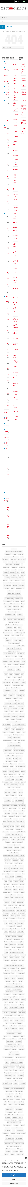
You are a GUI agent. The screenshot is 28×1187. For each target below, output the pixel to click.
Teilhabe (21, 1060)
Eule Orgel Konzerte (9, 680)
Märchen (12, 879)
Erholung (8, 677)
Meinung (21, 881)
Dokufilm (20, 656)
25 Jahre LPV (5, 559)
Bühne (22, 606)
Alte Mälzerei (22, 567)
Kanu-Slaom (7, 792)
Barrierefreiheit (16, 583)
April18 (8, 133)
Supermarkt (14, 1049)
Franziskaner (12, 706)
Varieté (8, 284)
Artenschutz (5, 575)
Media (7, 301)
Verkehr (7, 1094)
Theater (9, 278)
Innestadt (5, 771)
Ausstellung (21, 577)
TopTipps (6, 437)
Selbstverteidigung (8, 997)
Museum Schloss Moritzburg (15, 229)
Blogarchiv (15, 88)
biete (8, 108)
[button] (25, 1158)
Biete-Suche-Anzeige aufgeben (15, 81)
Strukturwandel (7, 1049)
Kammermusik (14, 784)
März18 (8, 189)
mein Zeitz (16, 881)
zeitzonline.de (16, 349)
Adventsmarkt (17, 564)
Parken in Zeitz (15, 239)
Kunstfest (23, 837)
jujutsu (11, 782)
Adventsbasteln (21, 562)
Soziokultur (22, 1018)
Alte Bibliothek (14, 567)
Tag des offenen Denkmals (8, 1057)
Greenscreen (5, 732)
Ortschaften (22, 921)
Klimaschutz (7, 813)
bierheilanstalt (16, 601)
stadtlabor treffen (7, 1036)
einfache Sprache (11, 669)
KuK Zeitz (12, 826)
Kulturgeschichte (19, 829)
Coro (15, 627)
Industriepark (5, 766)
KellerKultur (22, 798)
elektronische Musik (7, 672)
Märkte (23, 879)
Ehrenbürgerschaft (14, 667)
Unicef (14, 1075)
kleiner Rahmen (17, 811)
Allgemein (6, 63)
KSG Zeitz (23, 824)
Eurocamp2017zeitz (16, 682)
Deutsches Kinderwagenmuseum (10, 646)
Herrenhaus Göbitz (9, 748)
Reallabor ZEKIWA (8, 949)
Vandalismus (17, 1086)
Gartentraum (15, 714)
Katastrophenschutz (8, 798)
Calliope (12, 617)
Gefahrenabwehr (7, 716)
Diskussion (14, 656)
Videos (8, 319)
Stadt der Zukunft (13, 1025)
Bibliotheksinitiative (19, 598)
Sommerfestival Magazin (17, 384)
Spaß (11, 1020)
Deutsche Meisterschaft (14, 643)
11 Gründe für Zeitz (15, 63)
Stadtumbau (14, 1039)
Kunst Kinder (16, 837)
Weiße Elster (7, 1117)
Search (14, 51)
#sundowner (7, 554)
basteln (23, 583)
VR (5, 1101)
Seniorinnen (5, 999)
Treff (11, 1070)
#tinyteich (14, 554)
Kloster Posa (18, 816)
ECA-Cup (9, 664)
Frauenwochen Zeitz (13, 708)
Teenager (16, 1060)
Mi (13, 887)
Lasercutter (22, 855)
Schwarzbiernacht (9, 991)
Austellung (5, 580)
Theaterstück (6, 1065)
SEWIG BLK (17, 999)
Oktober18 (9, 201)
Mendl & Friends (15, 884)
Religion (10, 955)
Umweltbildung (8, 1075)
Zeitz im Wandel (20, 1130)
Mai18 (8, 176)
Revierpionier (6, 960)
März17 (8, 183)
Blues (18, 604)
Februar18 (9, 152)
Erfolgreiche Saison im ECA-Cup (24, 86)
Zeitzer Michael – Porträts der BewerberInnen (16, 327)
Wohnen (22, 1125)
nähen (5, 905)
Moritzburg (13, 894)
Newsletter (15, 235)
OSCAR (6, 923)
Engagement (17, 674)
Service (8, 480)
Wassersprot (10, 1107)
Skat (16, 1002)
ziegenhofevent (20, 1154)
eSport (19, 677)
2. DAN (22, 556)
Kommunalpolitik (8, 818)
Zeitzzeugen (15, 1151)
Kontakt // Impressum (15, 208)
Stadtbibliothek (14, 1028)
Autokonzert (17, 580)
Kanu (13, 787)
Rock (18, 968)
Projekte (6, 942)
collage (20, 625)
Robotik (4, 968)
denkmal (15, 640)
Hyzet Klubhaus (9, 761)
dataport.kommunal (15, 635)
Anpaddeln (20, 570)
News (7, 325)
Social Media (14, 1005)
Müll (12, 897)
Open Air (23, 915)
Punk (11, 942)
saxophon (7, 978)
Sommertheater (22, 1012)
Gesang (7, 719)
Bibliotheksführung (9, 598)
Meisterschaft (6, 884)
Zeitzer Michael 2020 (8, 526)
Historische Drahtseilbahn (19, 750)
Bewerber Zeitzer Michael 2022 (14, 593)
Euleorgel (21, 680)
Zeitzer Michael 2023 (19, 1143)
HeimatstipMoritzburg (7, 740)
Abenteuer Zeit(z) (21, 559)
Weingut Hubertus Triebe (10, 1115)
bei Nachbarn (6, 74)
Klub (24, 816)
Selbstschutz (21, 994)
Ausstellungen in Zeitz (16, 74)
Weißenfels (14, 1117)
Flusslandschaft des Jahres (10, 703)
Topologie (6, 1067)
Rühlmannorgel (7, 973)
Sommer (6, 1007)
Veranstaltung (6, 1088)
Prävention (8, 936)
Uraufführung (22, 1083)
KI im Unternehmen (19, 800)
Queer (22, 942)
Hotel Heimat (19, 756)
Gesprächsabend (10, 722)
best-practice (10, 591)
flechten (20, 698)
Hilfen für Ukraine (7, 750)
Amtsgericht (14, 570)
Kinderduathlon (22, 805)
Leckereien (21, 858)
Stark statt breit (22, 1039)
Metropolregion (8, 887)
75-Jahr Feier (13, 559)
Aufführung (23, 575)
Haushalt (15, 735)
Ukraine (11, 1073)
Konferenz (16, 818)
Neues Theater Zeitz (21, 910)
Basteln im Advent (7, 585)
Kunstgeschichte (21, 839)
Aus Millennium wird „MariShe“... (24, 121)
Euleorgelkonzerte (6, 682)
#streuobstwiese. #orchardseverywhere (14, 551)
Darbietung (7, 635)
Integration (17, 771)
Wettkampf (14, 1120)
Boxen (6, 606)
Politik (8, 362)
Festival (5, 695)
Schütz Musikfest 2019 (18, 986)
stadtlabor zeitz (16, 1036)
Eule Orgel (8, 227)
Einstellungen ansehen (14, 1183)
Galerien (9, 307)
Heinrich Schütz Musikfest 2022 (14, 745)
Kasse (15, 199)
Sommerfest (5, 1010)
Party (15, 923)
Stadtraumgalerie (6, 1039)
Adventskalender (9, 564)
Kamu (9, 787)
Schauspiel (13, 978)
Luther (6, 876)
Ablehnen (14, 1179)
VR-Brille (17, 1101)
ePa (22, 674)
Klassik (10, 811)
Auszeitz (11, 580)
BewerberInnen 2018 (11, 596)
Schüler (19, 984)
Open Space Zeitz (13, 918)
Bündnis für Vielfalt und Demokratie (14, 609)
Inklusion (14, 769)
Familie (6, 693)
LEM (7, 863)
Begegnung (15, 585)
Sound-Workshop (6, 1018)
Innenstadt (20, 769)
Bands (5, 583)
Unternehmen (8, 1078)
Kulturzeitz (8, 834)
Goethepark (7, 729)
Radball (6, 944)
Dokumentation (7, 659)
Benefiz (12, 588)
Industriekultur (21, 763)
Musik (10, 900)
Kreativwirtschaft (11, 821)
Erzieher (14, 677)
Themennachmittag (15, 1065)
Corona (19, 627)
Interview (9, 313)
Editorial (9, 343)
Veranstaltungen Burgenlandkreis (17, 1088)
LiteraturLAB (14, 871)
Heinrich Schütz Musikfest (19, 740)
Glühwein (20, 727)
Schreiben (9, 984)
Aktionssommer (6, 567)
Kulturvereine (13, 832)
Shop (15, 255)
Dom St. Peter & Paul (20, 659)
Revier (23, 957)
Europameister (7, 685)
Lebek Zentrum (14, 858)
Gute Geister (14, 181)
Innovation (11, 771)
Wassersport (21, 1104)
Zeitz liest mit (6, 1133)
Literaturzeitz (21, 871)
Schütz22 (8, 989)
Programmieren (8, 939)
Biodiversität (12, 604)
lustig (23, 874)
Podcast (23, 929)
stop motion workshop (11, 1044)
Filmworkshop (8, 698)
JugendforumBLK (19, 779)
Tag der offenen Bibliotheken (14, 1054)
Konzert (9, 259)
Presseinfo (20, 936)
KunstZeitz (16, 847)
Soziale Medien (15, 1018)
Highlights (9, 462)
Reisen (6, 952)
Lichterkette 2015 (14, 868)
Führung (9, 247)
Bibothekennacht (7, 601)
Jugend (12, 779)
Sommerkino (5, 1012)
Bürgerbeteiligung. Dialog (10, 614)
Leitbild (22, 860)
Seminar (16, 997)
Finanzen (15, 698)
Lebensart (9, 355)
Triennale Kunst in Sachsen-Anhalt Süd (15, 280)
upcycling (5, 1083)
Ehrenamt (7, 667)
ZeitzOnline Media (15, 343)
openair (5, 921)
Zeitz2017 (6, 494)
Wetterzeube (7, 1120)
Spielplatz (22, 1020)
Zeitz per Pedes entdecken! (15, 319)
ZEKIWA (21, 1151)
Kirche (23, 808)
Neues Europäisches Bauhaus (9, 910)
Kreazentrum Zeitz (21, 821)
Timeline (15, 268)
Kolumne (9, 349)
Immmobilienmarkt (7, 763)
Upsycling (16, 1083)
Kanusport (21, 792)
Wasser (15, 1104)
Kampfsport (21, 784)
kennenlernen (7, 800)
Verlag (12, 1094)
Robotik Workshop (11, 968)
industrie (14, 763)
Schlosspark (8, 981)
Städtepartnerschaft (11, 1033)
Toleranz (22, 1065)
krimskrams (5, 824)
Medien (10, 881)
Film (8, 241)
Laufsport (7, 858)
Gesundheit (18, 722)
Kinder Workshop (19, 803)
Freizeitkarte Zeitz (16, 137)
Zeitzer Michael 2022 (8, 535)
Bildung (22, 601)
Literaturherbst (7, 871)
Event (8, 235)
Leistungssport (15, 860)
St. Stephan (5, 1025)
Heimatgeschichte (16, 737)
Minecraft (21, 889)
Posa (10, 934)
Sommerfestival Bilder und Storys (17, 262)
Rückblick (9, 368)
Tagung (6, 1060)
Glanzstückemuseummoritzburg (19, 724)
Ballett (23, 580)
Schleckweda (20, 978)
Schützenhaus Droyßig (17, 989)
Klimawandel (14, 813)
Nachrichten (16, 416)
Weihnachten (17, 1107)
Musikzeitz (7, 902)
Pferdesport (18, 926)
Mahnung (12, 876)
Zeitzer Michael (6, 499)
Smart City (7, 1005)
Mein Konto (14, 217)
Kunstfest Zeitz (6, 839)
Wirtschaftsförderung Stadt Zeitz (14, 1122)
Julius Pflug (17, 782)
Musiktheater (21, 900)
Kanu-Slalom (20, 790)
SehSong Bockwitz (18, 991)
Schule (14, 984)
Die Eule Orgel (15, 361)
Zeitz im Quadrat (15, 313)
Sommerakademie (13, 1007)
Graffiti (13, 729)
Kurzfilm (22, 847)
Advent (14, 562)
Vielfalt (20, 1094)
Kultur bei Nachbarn (9, 829)
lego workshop (7, 860)
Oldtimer (18, 915)
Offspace (12, 915)
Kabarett (9, 253)
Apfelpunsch (12, 572)
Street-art (16, 1046)
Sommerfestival (8, 431)
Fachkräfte (22, 690)
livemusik (12, 874)
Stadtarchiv (7, 1028)
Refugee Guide (15, 251)
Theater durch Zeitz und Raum (17, 1062)
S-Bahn (6, 976)
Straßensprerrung (8, 1046)
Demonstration (8, 640)
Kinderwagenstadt (12, 808)
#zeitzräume (15, 556)
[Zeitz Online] (14, 8)
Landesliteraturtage (17, 850)
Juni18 (8, 170)
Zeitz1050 (13, 1133)
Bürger (18, 611)
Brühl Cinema (16, 606)
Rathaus (13, 947)
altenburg (7, 570)
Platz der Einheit (16, 929)
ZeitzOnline (15, 338)
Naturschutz (21, 905)
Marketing (18, 879)
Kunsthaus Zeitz (10, 845)
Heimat (9, 737)
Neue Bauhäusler (17, 908)
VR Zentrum (10, 1101)
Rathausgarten (20, 947)
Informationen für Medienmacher (16, 188)
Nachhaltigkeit (20, 902)
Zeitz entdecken (6, 449)
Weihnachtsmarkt (19, 1109)
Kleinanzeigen (7, 102)
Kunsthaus (8, 842)
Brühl (10, 606)
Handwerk (19, 732)
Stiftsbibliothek (10, 1041)
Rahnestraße (20, 944)
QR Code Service (14, 244)
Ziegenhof (13, 1154)
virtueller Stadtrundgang (8, 1099)
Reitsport (5, 955)
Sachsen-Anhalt (20, 976)
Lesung (20, 863)
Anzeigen (6, 69)
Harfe (24, 732)
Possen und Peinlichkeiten (19, 934)
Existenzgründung (7, 690)
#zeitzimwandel (8, 556)
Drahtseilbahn (17, 661)
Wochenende (16, 1125)
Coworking (21, 630)
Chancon (22, 617)
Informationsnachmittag (20, 766)
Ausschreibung (14, 577)
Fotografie (5, 706)
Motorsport (20, 894)
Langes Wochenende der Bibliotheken (10, 855)
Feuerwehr (19, 695)
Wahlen (5, 1104)
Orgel (10, 921)
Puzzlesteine (16, 942)
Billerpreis (6, 604)
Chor (5, 619)
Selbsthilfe (15, 994)
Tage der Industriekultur (20, 1057)
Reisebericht (20, 949)
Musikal (15, 900)
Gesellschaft (19, 719)
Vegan (23, 1086)
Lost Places (18, 874)
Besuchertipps (7, 81)
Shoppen (23, 999)
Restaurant (17, 957)
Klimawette (21, 813)
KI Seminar (7, 803)
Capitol (17, 617)
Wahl (22, 1101)
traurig (6, 1070)
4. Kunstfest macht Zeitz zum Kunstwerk (23, 130)
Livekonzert (5, 874)
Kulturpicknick (6, 832)
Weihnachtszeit (9, 1112)
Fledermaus (11, 701)
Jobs (23, 774)
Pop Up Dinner (20, 931)
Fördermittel (20, 703)
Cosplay (15, 630)
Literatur (9, 266)
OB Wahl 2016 (21, 913)
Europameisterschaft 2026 (18, 685)
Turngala (6, 1073)
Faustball (17, 693)
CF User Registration (16, 109)
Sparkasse (6, 1020)
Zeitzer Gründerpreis (18, 1136)
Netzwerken (9, 908)
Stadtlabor (19, 1033)
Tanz (11, 1060)
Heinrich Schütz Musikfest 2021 (14, 743)
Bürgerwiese (20, 614)
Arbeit (22, 572)
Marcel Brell (5, 879)
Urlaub (11, 1086)
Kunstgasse (14, 839)
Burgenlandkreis (11, 611)
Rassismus (7, 947)
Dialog (23, 646)
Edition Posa (15, 664)
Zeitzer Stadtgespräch (10, 1149)
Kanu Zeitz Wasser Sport (10, 790)
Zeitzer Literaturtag (10, 1138)
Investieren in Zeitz (15, 195)
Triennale (21, 1070)
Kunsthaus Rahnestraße (17, 842)
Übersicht (15, 293)
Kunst (11, 837)
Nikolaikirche (6, 913)
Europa (23, 682)
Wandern (10, 1104)
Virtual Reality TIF (17, 1096)
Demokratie (13, 638)
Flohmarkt (17, 701)
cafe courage (6, 617)
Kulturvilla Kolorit (21, 832)
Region (15, 949)
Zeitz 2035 (6, 442)
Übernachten (16, 288)
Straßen (19, 1044)
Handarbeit (12, 732)
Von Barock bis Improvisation (13, 21)
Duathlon (23, 661)
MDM (6, 881)
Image (21, 761)
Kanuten (7, 795)
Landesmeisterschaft (14, 853)
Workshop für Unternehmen (17, 1128)
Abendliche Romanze (23, 99)
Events (15, 394)
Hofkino (13, 756)
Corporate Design (8, 630)
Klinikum (5, 816)
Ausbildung (7, 577)
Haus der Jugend (8, 735)
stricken (21, 1046)
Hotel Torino (8, 758)
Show (6, 1002)
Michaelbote (16, 222)
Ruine (13, 973)
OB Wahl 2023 (5, 915)
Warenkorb (15, 297)
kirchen (5, 811)
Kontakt (15, 204)
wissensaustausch (7, 1125)
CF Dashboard (15, 91)
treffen (15, 1070)
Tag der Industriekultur (14, 1052)
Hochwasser (11, 753)
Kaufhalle (15, 798)
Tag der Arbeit (21, 1049)
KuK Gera (6, 826)
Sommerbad (21, 1007)
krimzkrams (12, 824)
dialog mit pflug (10, 648)
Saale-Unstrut (12, 976)
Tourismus (12, 1067)
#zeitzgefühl (20, 554)
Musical (8, 272)
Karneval (20, 795)
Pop (10, 931)
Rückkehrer (20, 970)
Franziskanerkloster (21, 706)
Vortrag (8, 291)
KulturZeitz (7, 215)
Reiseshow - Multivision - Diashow (16, 952)
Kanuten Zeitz (14, 795)
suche (8, 114)
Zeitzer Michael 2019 (8, 517)
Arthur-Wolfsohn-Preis (14, 575)
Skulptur (21, 1002)
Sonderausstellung (8, 1015)
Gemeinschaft (21, 716)
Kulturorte (9, 468)
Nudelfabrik (14, 913)
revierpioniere (14, 960)
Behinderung (21, 585)
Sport (8, 374)
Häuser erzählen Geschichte (15, 366)
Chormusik (10, 619)
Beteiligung (18, 591)
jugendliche (5, 782)
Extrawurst (15, 690)
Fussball (5, 714)
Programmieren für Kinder (18, 939)
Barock (9, 583)
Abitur (5, 562)
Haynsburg (21, 735)
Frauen (5, 708)
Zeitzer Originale (15, 332)
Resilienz (5, 957)
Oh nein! (5, 411)
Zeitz (14, 1130)
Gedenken (22, 714)
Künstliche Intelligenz (8, 847)
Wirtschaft (9, 399)
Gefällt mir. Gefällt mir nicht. (15, 143)
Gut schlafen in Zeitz (15, 176)
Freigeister (21, 708)
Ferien (22, 693)
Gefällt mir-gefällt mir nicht (6, 94)
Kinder (13, 803)
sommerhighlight (21, 1010)
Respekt (11, 957)
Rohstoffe (23, 968)
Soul (15, 1015)
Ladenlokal (9, 850)
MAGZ (15, 213)
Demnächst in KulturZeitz (15, 121)
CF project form (14, 103)
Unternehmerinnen (9, 1081)
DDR (22, 635)
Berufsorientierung (20, 588)
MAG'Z (7, 296)
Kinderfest (5, 808)
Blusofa (22, 604)
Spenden (16, 1020)
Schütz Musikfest (8, 986)
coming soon (6, 87)
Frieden (16, 711)
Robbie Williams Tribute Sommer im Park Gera (14, 965)
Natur (16, 905)
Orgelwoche (15, 921)
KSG (18, 824)
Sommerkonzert (13, 1012)
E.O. (5, 664)
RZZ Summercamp (20, 973)
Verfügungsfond (19, 1091)
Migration (15, 889)
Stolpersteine (18, 1041)
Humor (20, 758)
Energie (10, 674)
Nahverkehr (10, 905)
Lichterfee (15, 866)
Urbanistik (6, 1086)
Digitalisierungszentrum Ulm (14, 651)
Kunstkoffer (18, 845)
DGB (19, 646)
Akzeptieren (14, 1175)
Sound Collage (20, 1015)
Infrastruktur (8, 769)
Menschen (22, 884)
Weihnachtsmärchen (9, 1109)
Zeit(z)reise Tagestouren (16, 303)
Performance (20, 923)
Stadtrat (22, 1036)
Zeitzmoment (8, 1151)
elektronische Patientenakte (19, 672)
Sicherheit (11, 1002)
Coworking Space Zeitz (7, 632)
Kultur (22, 826)
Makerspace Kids (19, 876)
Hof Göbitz (8, 756)
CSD (24, 632)
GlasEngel (14, 727)
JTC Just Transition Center (9, 777)
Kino (19, 808)
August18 (9, 139)
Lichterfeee (21, 866)
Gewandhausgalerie (6, 724)
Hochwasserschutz (19, 753)
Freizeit (11, 711)
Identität (15, 761)
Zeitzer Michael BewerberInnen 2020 (14, 1146)
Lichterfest (6, 868)
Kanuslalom (14, 792)
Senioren (21, 997)
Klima (23, 811)
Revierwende (21, 960)
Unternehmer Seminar (17, 1078)
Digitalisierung (18, 648)
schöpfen (20, 981)
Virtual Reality (9, 1096)
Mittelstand (22, 892)
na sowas (13, 902)
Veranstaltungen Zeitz (9, 1091)
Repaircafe (16, 955)
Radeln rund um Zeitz (15, 377)
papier (10, 923)
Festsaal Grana (11, 695)
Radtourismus (13, 944)
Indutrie (11, 766)
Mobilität (7, 894)
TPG (17, 1067)
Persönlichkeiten (10, 926)
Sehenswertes (7, 425)
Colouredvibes (9, 627)
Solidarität (21, 1005)
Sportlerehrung (13, 1023)
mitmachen (16, 892)
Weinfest (20, 1112)
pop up (14, 931)
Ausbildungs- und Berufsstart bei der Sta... (24, 107)
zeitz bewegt (14, 307)
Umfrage (17, 1073)
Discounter (8, 656)
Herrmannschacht (18, 748)
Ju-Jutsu (7, 779)
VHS (16, 1094)
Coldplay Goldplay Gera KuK (11, 625)
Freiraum (6, 711)
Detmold (20, 640)
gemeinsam (14, 716)
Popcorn (5, 934)
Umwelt (22, 1073)
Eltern (6, 674)
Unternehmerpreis (18, 1081)
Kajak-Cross (6, 784)
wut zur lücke (7, 1130)
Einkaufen (18, 669)
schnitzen (14, 981)
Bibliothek (19, 596)
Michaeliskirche (19, 887)
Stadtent (9, 1031)
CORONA (9, 330)
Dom (13, 659)
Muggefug (7, 897)
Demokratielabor (20, 638)
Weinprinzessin (20, 1115)
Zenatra (6, 1154)
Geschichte (15, 150)
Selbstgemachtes (7, 994)
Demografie (6, 638)
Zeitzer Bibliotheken (21, 1133)
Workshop (7, 1128)
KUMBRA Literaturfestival (17, 834)
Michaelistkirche (8, 889)
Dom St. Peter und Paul (7, 661)
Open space (6, 918)
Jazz (19, 774)
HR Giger (15, 758)
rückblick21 (13, 970)
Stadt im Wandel (22, 1025)
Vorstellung (17, 1099)
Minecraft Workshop (7, 892)
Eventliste (15, 131)
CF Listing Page (14, 97)
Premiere (14, 936)
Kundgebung (5, 837)
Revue (14, 963)
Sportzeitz (20, 1023)
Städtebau (21, 1028)
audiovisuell (15, 69)
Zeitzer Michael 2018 (8, 507)
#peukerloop (14, 549)
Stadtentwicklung (16, 1031)
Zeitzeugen (19, 1149)
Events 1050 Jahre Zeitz (16, 687)
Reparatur (23, 955)
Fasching (11, 693)
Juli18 (8, 164)
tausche (9, 120)
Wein (15, 1112)
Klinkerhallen (11, 816)
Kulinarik (17, 826)
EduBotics (22, 664)
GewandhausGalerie (18, 155)
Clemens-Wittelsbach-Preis (14, 622)
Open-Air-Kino (21, 918)
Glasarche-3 (15, 170)
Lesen (16, 863)
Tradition (22, 1067)
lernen (11, 863)
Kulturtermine (7, 127)
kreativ (4, 821)
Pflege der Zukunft (7, 929)
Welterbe (21, 1117)
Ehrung (21, 667)
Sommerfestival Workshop (17, 390)
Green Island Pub (19, 729)
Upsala (10, 1083)
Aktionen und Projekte (15, 405)
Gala (10, 714)
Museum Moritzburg (19, 897)
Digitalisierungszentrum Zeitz (9, 653)
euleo (16, 680)
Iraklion (5, 774)
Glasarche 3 (8, 727)
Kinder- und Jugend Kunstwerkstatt (10, 805)
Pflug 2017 (6, 418)
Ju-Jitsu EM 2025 (20, 777)
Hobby (6, 753)
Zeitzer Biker (8, 1136)
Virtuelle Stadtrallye (15, 398)
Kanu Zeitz (18, 787)
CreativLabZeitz (18, 632)
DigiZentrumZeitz (21, 653)
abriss (10, 562)
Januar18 (9, 158)
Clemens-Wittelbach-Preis (19, 619)
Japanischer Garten (12, 774)
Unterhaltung (20, 1075)
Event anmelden (15, 126)
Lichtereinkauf (7, 866)
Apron (18, 572)
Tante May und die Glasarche (23, 72)
